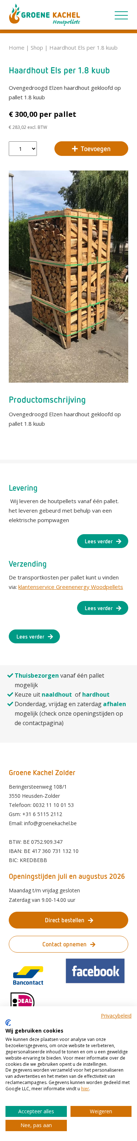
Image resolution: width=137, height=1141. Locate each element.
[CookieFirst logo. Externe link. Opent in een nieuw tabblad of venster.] (8, 1022)
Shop (37, 47)
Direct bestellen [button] (64, 920)
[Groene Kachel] (44, 15)
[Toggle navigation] (121, 13)
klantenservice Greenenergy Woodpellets (70, 586)
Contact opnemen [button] (64, 944)
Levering (23, 488)
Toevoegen (96, 149)
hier (85, 1089)
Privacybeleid (116, 1015)
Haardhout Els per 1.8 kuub (83, 47)
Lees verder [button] (99, 541)
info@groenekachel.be (50, 823)
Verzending (28, 563)
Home (16, 47)
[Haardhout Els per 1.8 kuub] (68, 277)
